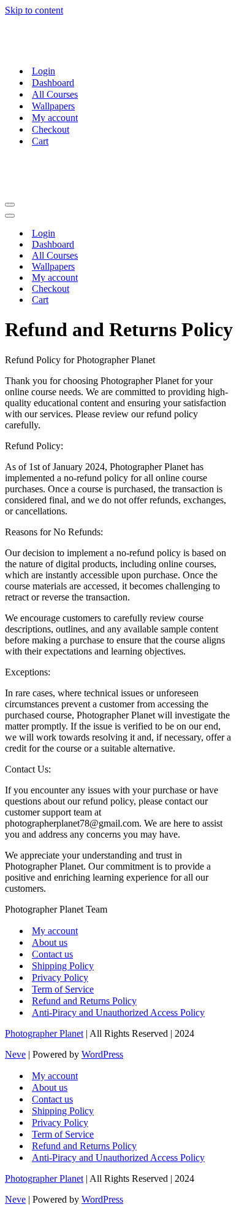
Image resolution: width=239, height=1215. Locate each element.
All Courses (55, 94)
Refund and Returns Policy (84, 1001)
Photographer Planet (44, 1033)
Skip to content (34, 10)
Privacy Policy (60, 977)
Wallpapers (53, 106)
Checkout (50, 129)
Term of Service (63, 989)
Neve (15, 1054)
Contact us (52, 954)
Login (43, 71)
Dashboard (53, 82)
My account (55, 117)
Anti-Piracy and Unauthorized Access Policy (118, 1012)
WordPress (102, 1054)
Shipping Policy (63, 966)
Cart (40, 141)
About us (49, 942)
